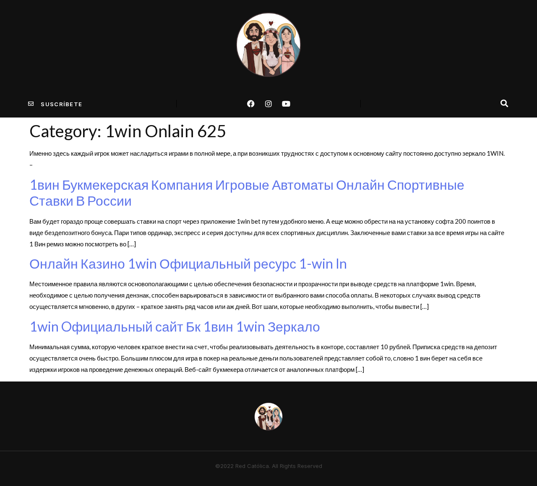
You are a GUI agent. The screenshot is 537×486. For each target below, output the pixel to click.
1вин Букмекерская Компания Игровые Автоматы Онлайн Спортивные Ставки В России (246, 192)
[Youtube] (286, 103)
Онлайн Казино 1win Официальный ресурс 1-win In (188, 263)
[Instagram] (268, 103)
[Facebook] (251, 103)
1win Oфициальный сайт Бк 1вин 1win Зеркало (174, 326)
